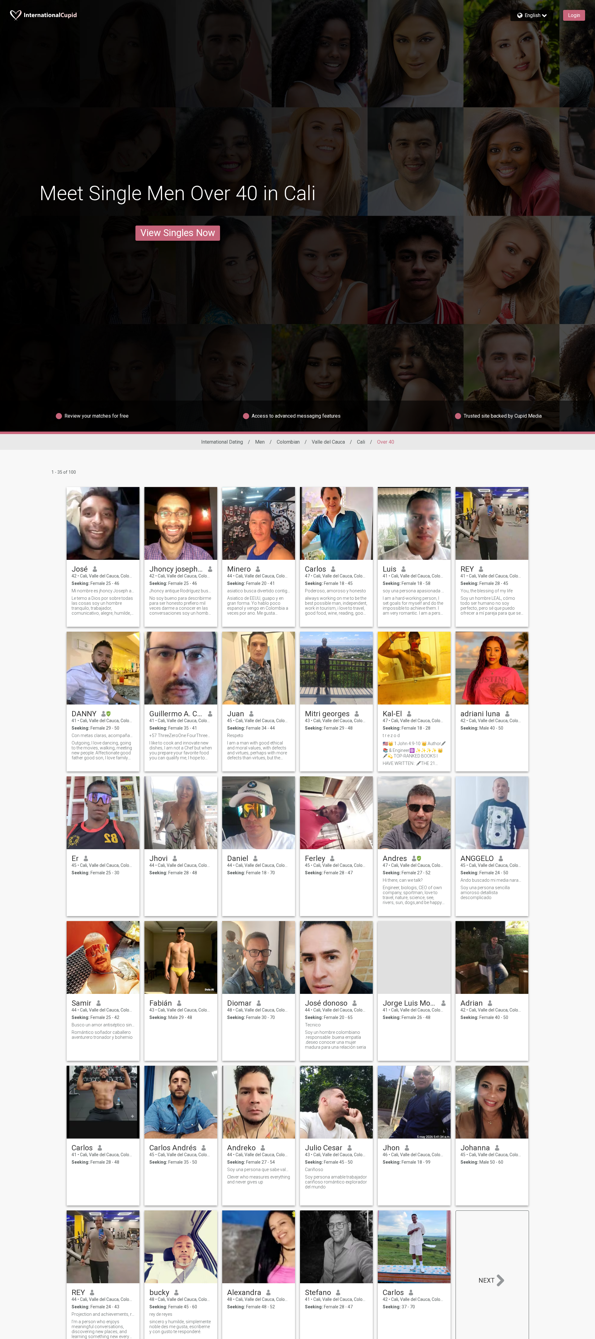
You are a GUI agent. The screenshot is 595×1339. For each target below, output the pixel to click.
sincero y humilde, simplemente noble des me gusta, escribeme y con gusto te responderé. (180, 1326)
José (80, 569)
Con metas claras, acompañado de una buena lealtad (103, 735)
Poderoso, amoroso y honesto (335, 590)
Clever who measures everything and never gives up (258, 1179)
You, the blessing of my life (487, 590)
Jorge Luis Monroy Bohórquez (409, 1003)
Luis (389, 569)
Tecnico (313, 1024)
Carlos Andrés (172, 1148)
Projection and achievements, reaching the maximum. (103, 1314)
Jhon (391, 1148)
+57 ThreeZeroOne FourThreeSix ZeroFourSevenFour (180, 735)
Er (75, 858)
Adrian (472, 1003)
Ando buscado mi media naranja (492, 880)
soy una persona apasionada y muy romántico (414, 590)
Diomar (239, 1003)
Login (574, 15)
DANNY (84, 713)
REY (467, 569)
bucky (159, 1292)
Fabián (160, 1003)
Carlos (315, 569)
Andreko (241, 1148)
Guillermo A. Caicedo (176, 713)
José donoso (326, 1003)
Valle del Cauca (328, 442)
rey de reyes (160, 1314)
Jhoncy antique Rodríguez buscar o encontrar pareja (180, 590)
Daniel (237, 858)
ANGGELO (477, 858)
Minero (239, 569)
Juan (235, 713)
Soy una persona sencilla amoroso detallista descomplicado (485, 892)
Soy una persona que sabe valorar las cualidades (258, 1169)
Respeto (235, 735)
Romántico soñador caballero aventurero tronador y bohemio (102, 1035)
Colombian (288, 442)
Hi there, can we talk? (403, 880)
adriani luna (480, 713)
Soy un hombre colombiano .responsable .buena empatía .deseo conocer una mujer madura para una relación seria (335, 1040)
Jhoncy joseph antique (176, 569)
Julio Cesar (323, 1148)
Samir (81, 1003)
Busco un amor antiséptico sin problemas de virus (103, 1024)
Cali (361, 442)
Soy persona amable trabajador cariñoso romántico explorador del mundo (336, 1181)
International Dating (222, 442)
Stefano (318, 1292)
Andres (395, 858)
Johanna (475, 1148)
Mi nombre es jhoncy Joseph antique (103, 590)
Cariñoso (314, 1169)
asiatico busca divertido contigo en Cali (258, 590)
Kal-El (392, 713)
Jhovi (158, 858)
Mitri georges (327, 713)
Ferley (315, 858)
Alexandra (244, 1292)
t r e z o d (391, 735)
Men (260, 442)
